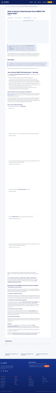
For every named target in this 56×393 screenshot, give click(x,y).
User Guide (30, 378)
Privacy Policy (44, 379)
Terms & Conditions (45, 381)
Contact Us (44, 2)
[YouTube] (7, 371)
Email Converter (3, 378)
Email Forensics (31, 379)
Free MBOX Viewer (31, 382)
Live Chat (50, 2)
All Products (2, 387)
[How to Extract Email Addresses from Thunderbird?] (28, 347)
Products (31, 2)
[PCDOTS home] (5, 2)
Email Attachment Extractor (27, 17)
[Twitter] (3, 371)
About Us (39, 2)
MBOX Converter (10, 94)
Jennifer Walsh (10, 17)
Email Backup (2, 384)
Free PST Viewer (31, 381)
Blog (35, 2)
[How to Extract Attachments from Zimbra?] (43, 347)
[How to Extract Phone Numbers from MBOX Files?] (12, 347)
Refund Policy (44, 378)
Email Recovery (3, 385)
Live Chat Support (31, 385)
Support (16, 381)
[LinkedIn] (5, 371)
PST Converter (3, 379)
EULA (43, 382)
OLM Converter (3, 381)
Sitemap (16, 384)
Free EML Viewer (31, 384)
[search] (53, 2)
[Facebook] (1, 371)
